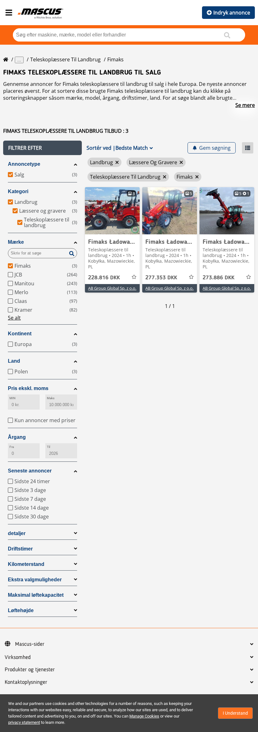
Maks (50, 398)
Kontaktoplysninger (26, 682)
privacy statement (24, 722)
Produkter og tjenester (30, 670)
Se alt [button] (14, 317)
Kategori (18, 191)
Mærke (16, 242)
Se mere (245, 105)
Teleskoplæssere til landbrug (65, 59)
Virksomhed (18, 657)
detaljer (16, 533)
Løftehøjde (21, 610)
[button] (42, 148)
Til (48, 447)
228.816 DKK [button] (104, 278)
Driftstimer (20, 548)
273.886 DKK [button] (218, 278)
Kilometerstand (26, 564)
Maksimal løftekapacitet (36, 595)
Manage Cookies (144, 716)
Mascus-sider (29, 644)
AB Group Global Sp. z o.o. (112, 288)
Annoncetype (24, 164)
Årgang (17, 437)
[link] (112, 210)
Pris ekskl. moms (28, 388)
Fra (11, 447)
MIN (12, 398)
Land (14, 361)
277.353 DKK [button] (161, 278)
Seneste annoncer (30, 470)
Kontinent (19, 333)
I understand (235, 713)
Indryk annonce (231, 12)
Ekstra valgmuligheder (35, 579)
